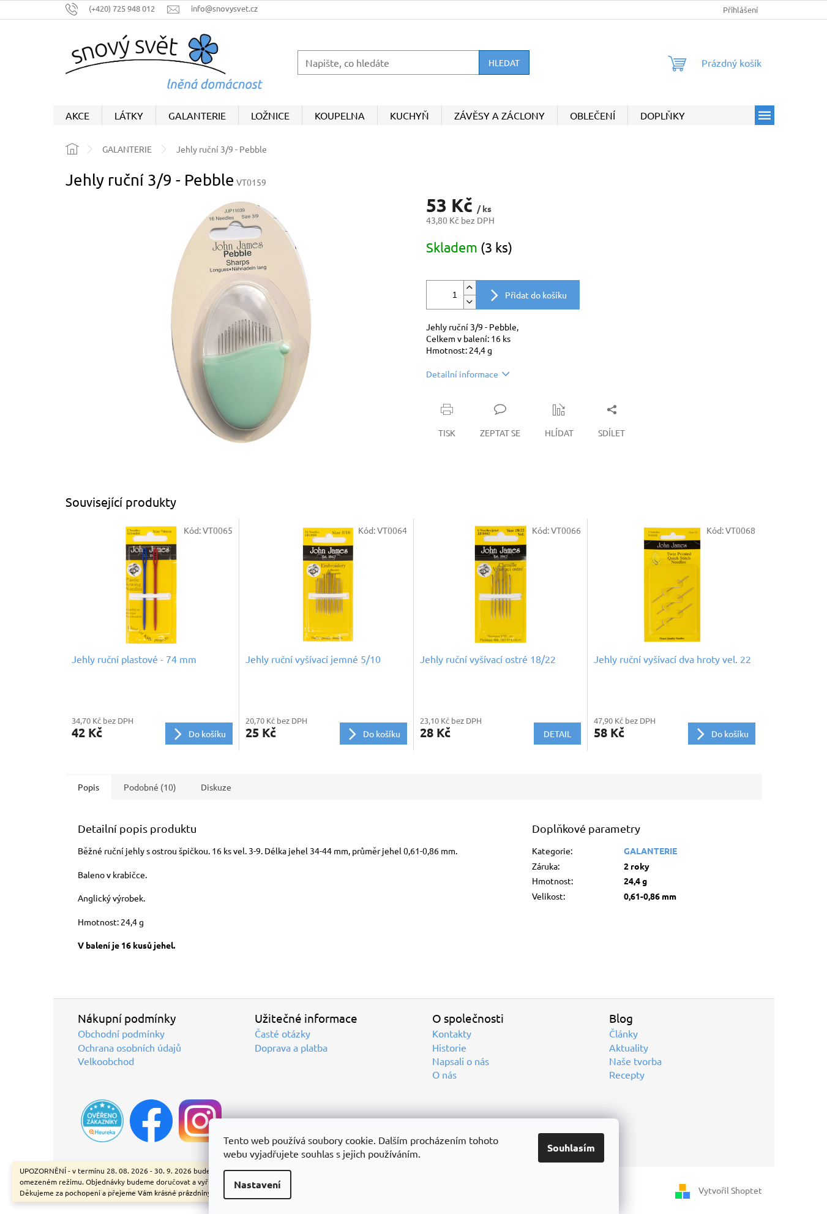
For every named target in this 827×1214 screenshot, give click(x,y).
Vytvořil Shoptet (730, 1190)
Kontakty (451, 1033)
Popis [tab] (88, 786)
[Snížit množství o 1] (469, 302)
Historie (449, 1047)
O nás (444, 1074)
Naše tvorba (635, 1061)
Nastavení (257, 1184)
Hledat (504, 62)
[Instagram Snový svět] (200, 1120)
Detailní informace (462, 373)
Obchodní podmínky (121, 1033)
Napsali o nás (460, 1061)
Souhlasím (571, 1147)
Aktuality (628, 1047)
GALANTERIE (650, 850)
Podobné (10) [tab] (150, 786)
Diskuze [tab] (216, 786)
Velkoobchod (106, 1061)
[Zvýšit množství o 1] (469, 288)
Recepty (627, 1074)
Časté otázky (282, 1033)
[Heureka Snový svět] (102, 1120)
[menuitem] (77, 115)
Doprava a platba (291, 1047)
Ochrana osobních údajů (129, 1047)
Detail (557, 733)
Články (623, 1033)
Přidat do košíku (536, 294)
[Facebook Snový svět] (151, 1120)
